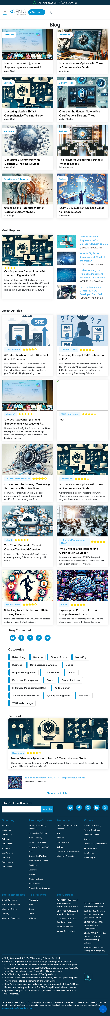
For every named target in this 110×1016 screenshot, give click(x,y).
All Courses (35, 12)
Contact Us (6, 197)
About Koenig (7, 180)
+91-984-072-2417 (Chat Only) (56, 2)
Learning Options (9, 191)
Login (55, 233)
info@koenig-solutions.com (57, 222)
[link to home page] (17, 12)
